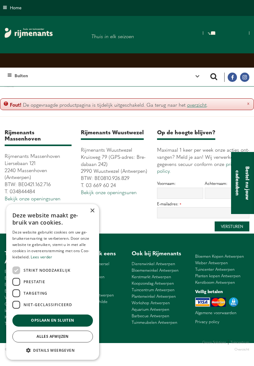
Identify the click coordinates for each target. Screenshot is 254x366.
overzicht (197, 104)
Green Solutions (214, 342)
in (244, 77)
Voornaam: (166, 183)
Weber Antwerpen (211, 263)
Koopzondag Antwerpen (153, 283)
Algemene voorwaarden (215, 312)
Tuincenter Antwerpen (214, 269)
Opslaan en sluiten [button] (52, 320)
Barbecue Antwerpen (150, 316)
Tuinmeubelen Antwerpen (154, 322)
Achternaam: (216, 183)
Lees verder (41, 257)
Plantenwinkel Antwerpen (154, 296)
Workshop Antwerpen (151, 303)
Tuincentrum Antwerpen (153, 289)
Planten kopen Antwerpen (217, 276)
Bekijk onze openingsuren (32, 198)
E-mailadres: (169, 204)
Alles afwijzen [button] (53, 336)
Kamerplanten (133, 349)
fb (232, 77)
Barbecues (153, 349)
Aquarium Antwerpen (150, 309)
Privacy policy (207, 321)
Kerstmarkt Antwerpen (151, 276)
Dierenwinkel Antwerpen (153, 263)
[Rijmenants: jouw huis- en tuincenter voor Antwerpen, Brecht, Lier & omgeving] (29, 32)
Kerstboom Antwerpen (215, 282)
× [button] (92, 210)
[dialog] (52, 282)
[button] (52, 350)
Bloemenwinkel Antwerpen (155, 270)
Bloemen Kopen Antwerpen (219, 256)
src (213, 77)
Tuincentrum (112, 349)
